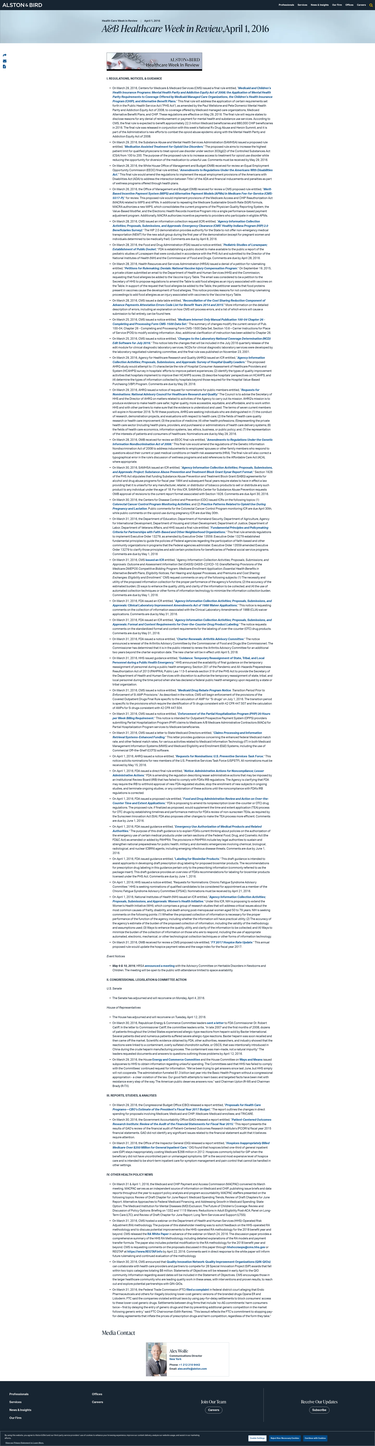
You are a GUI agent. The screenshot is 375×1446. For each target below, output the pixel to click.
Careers (361, 5)
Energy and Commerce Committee (176, 1059)
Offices (349, 5)
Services (302, 5)
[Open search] (371, 5)
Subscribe (319, 1410)
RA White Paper (158, 1234)
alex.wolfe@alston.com (192, 1369)
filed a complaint (197, 1289)
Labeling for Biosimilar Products (197, 859)
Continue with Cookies (315, 1438)
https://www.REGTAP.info (144, 1251)
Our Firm (337, 5)
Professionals (286, 5)
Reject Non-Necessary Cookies (285, 1438)
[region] (187, 1438)
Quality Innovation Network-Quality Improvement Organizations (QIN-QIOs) (219, 1261)
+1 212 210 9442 (189, 1365)
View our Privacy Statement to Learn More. (24, 1443)
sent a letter (215, 1023)
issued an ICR (154, 560)
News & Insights (320, 5)
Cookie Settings (257, 1438)
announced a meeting (160, 965)
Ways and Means (251, 1059)
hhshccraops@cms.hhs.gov (246, 1247)
